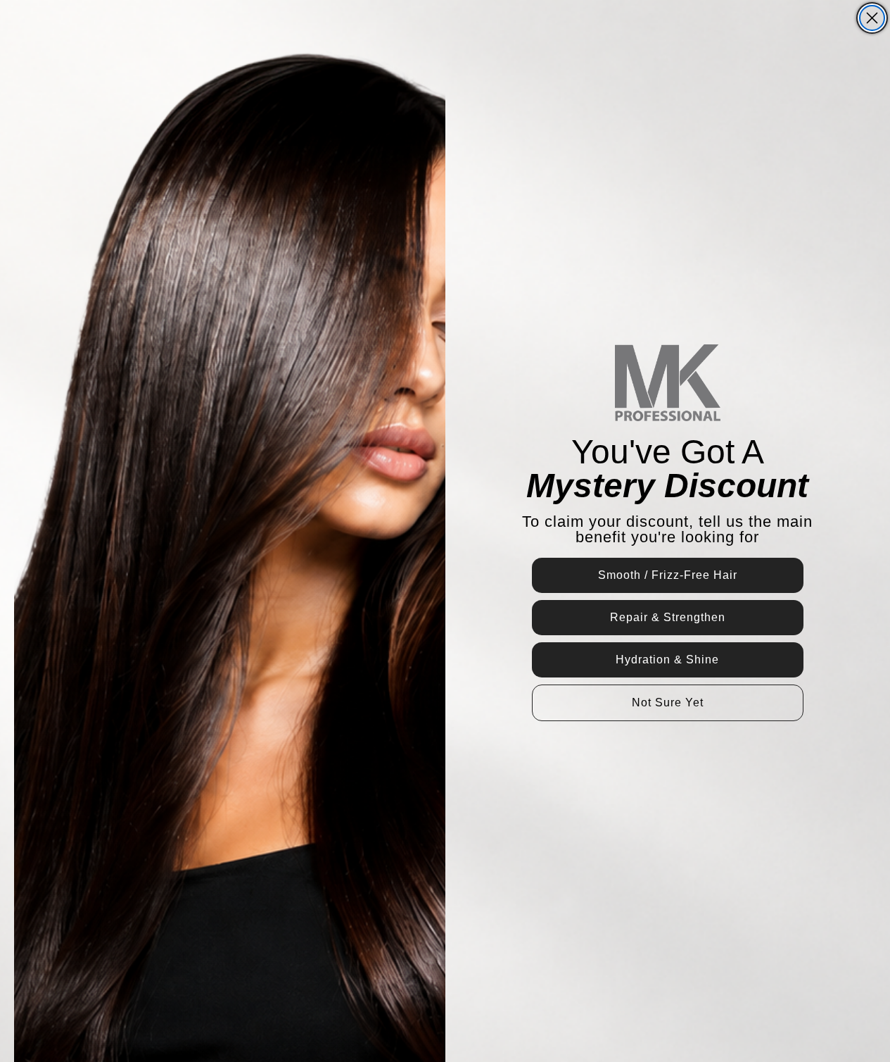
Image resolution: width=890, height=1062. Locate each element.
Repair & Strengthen (667, 617)
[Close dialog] (872, 18)
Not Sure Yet (668, 702)
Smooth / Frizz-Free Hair (667, 575)
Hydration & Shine (667, 660)
